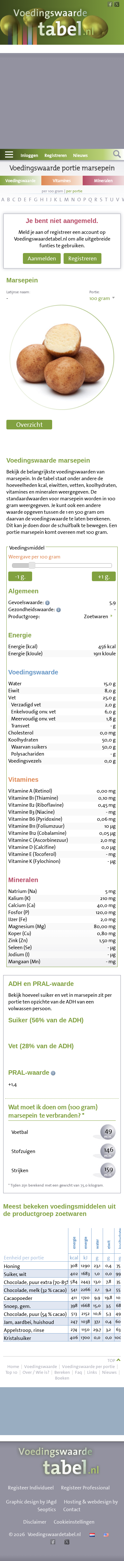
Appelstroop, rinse (24, 1330)
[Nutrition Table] (105, 1534)
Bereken (62, 1372)
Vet (12, 697)
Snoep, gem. (17, 1306)
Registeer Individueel (31, 1487)
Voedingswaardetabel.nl (54, 1534)
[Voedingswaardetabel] (53, 23)
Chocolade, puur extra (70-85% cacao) (35, 1282)
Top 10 (11, 1372)
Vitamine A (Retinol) (30, 791)
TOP (111, 1360)
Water (15, 683)
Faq (78, 1372)
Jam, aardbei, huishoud (29, 1322)
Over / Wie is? (36, 1372)
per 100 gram (52, 191)
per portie (74, 191)
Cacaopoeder (18, 1298)
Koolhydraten (23, 739)
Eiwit (13, 690)
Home (13, 1366)
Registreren (56, 155)
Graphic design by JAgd (31, 1501)
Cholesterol (20, 732)
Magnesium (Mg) (27, 926)
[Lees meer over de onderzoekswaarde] (48, 602)
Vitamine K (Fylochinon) (34, 861)
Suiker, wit (15, 1274)
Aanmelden (42, 258)
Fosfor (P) (18, 912)
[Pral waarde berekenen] (53, 1072)
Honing (12, 1266)
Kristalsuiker (17, 1338)
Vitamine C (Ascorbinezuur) (38, 840)
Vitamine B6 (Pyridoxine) (35, 819)
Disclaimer (34, 1522)
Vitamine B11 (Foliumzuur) (36, 826)
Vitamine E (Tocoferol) (32, 854)
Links (92, 1372)
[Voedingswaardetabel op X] (66, 1542)
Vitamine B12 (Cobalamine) (37, 833)
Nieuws (80, 155)
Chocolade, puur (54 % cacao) (35, 1314)
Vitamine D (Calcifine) (32, 847)
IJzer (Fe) (17, 919)
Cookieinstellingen (74, 1522)
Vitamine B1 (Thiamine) (33, 798)
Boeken (62, 1378)
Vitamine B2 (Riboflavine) (36, 805)
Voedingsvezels (25, 760)
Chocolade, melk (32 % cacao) (35, 1290)
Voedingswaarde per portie (88, 1366)
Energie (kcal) (23, 646)
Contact (71, 1509)
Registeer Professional (85, 1487)
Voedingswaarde (40, 1366)
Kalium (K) (19, 898)
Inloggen (29, 155)
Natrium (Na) (22, 891)
